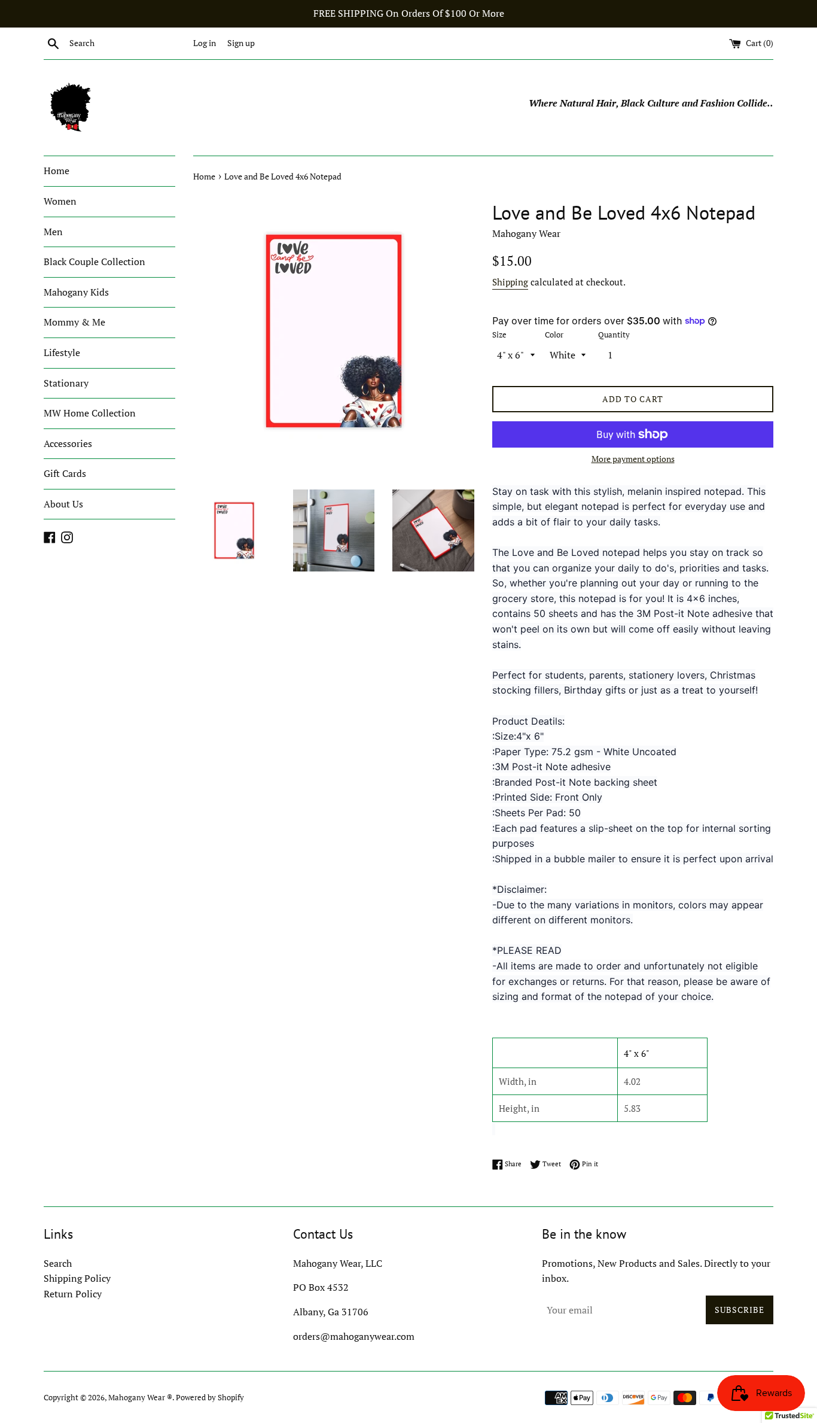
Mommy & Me (74, 322)
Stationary (66, 383)
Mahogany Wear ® (140, 1397)
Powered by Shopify (210, 1397)
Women (60, 201)
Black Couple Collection (94, 261)
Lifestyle (62, 352)
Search (58, 1263)
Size (499, 335)
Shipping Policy (77, 1278)
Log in (204, 42)
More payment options (633, 458)
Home (56, 170)
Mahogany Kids (76, 292)
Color (554, 335)
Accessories (68, 443)
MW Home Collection (90, 412)
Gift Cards (65, 473)
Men (53, 231)
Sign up (241, 42)
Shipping (510, 282)
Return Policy (73, 1293)
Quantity (614, 335)
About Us (63, 503)
